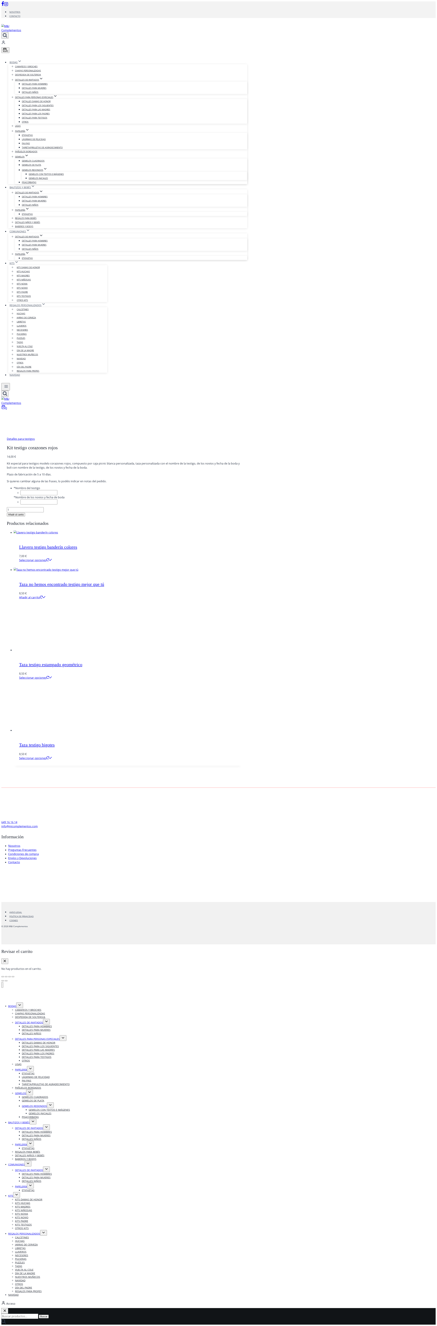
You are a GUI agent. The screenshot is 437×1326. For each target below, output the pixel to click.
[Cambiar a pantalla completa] (6, 976)
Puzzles (21, 338)
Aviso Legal (15, 912)
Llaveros (21, 325)
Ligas (18, 126)
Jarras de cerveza (26, 317)
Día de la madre (25, 350)
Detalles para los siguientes (38, 105)
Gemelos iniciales (38, 178)
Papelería (21, 1069)
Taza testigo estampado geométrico (50, 664)
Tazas (20, 342)
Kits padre (22, 292)
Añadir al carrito (16, 514)
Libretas (21, 321)
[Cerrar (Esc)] (13, 976)
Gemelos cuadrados (33, 160)
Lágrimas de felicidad (34, 139)
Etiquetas (27, 135)
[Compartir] (9, 976)
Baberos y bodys (24, 226)
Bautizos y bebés (19, 1122)
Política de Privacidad (21, 916)
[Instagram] (6, 5)
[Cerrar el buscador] (4, 1311)
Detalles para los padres (36, 113)
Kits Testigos (24, 296)
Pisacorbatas (29, 182)
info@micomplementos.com (19, 826)
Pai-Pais (26, 143)
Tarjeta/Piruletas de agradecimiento (42, 147)
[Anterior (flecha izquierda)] (2, 980)
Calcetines (23, 309)
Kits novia (22, 283)
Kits (10, 1195)
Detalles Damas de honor (36, 101)
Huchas (21, 313)
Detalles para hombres (35, 84)
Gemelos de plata (31, 164)
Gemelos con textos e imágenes (46, 174)
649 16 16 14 (9, 822)
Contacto (14, 16)
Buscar (43, 1316)
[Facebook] (2, 5)
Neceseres (22, 330)
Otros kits (22, 300)
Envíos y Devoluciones (22, 858)
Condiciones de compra (23, 854)
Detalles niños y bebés (27, 222)
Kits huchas (23, 271)
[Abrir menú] (5, 387)
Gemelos (20, 1093)
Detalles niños (30, 92)
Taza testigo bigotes (37, 744)
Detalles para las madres (36, 109)
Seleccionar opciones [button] (32, 560)
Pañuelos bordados (26, 151)
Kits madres (23, 275)
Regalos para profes (28, 371)
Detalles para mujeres (34, 88)
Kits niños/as (24, 279)
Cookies (13, 920)
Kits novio (22, 287)
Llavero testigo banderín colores (48, 547)
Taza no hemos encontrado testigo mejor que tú (61, 584)
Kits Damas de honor (28, 267)
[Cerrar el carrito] (4, 961)
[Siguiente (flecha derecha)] (6, 980)
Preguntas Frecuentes (22, 850)
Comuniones (16, 1164)
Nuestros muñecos (27, 354)
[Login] (124, 43)
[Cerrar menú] (2, 985)
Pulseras (22, 334)
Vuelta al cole (25, 346)
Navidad (21, 358)
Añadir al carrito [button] (29, 597)
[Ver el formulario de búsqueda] (5, 35)
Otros (25, 121)
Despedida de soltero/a (28, 74)
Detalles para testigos (34, 117)
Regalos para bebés (26, 218)
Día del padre (24, 366)
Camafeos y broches (26, 66)
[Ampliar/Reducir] (2, 976)
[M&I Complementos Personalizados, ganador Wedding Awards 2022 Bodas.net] (124, 890)
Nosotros (14, 12)
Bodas (12, 1006)
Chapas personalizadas (28, 70)
